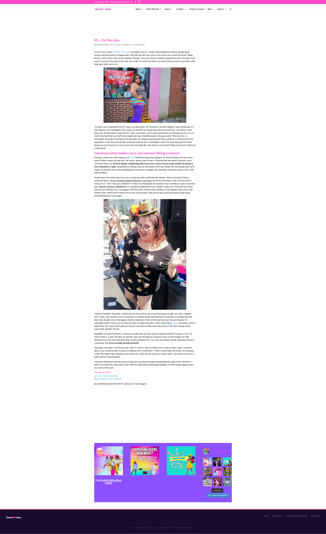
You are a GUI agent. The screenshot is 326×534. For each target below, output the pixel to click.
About (138, 9)
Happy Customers (197, 9)
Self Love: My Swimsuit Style (106, 376)
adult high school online (112, 481)
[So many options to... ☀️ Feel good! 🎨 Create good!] (207, 461)
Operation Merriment (297, 516)
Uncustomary (102, 44)
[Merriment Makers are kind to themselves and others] (207, 481)
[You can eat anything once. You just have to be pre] (217, 471)
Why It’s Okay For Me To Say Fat (108, 379)
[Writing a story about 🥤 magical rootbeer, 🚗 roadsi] (227, 481)
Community (278, 516)
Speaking (315, 516)
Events (168, 9)
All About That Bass (121, 52)
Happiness (127, 44)
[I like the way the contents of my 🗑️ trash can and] (207, 471)
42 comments (139, 44)
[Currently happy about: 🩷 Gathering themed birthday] (227, 471)
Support (220, 9)
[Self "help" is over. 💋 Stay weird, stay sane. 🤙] (227, 461)
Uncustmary (13, 517)
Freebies (180, 9)
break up (174, 323)
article (132, 157)
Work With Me (153, 9)
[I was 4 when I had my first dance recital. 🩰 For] (217, 461)
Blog (210, 9)
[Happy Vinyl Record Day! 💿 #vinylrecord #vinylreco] (217, 481)
